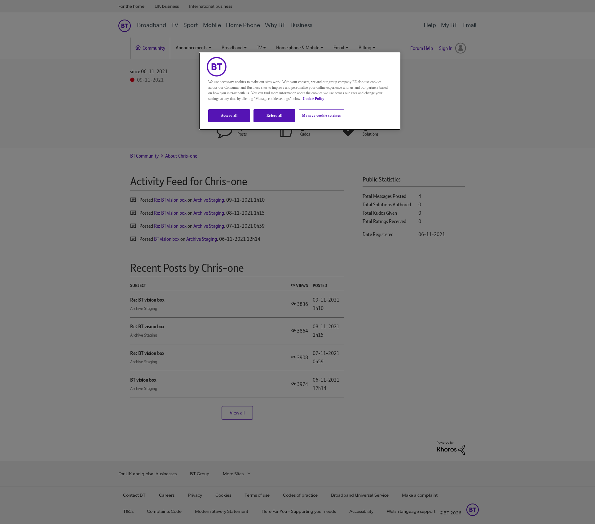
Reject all (275, 115)
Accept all (229, 115)
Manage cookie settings (321, 115)
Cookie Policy (313, 98)
